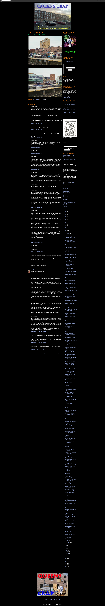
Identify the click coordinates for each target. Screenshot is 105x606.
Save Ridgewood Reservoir (68, 158)
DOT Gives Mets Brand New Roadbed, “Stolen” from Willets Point (69, 107)
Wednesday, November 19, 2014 (38, 331)
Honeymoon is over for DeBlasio (71, 360)
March (67, 551)
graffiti (40, 100)
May (66, 548)
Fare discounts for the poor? (70, 503)
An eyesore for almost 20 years (70, 294)
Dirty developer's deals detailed (70, 283)
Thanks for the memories (69, 276)
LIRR (43, 100)
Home (45, 353)
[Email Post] (45, 99)
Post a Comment (31, 352)
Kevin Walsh (33, 269)
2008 (66, 564)
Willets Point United (66, 160)
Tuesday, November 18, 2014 (38, 313)
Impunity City (65, 196)
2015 (66, 228)
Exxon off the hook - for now (70, 316)
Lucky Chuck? (67, 507)
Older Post (60, 353)
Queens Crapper (36, 99)
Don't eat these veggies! (69, 397)
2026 (66, 211)
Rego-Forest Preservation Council (69, 156)
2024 (66, 214)
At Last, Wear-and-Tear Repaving (69, 104)
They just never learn (69, 307)
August (67, 543)
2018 (66, 224)
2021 (66, 219)
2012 (66, 558)
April (67, 550)
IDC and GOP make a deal (70, 361)
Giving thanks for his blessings (70, 274)
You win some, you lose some (70, 269)
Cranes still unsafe (68, 477)
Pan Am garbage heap (69, 457)
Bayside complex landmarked (70, 257)
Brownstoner (65, 188)
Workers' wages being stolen (70, 312)
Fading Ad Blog (66, 191)
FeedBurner (72, 71)
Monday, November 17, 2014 (38, 111)
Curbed (64, 189)
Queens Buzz (65, 199)
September (68, 542)
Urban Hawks (65, 206)
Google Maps (67, 182)
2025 (66, 213)
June (67, 547)
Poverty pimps (67, 473)
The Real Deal (65, 204)
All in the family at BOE (69, 490)
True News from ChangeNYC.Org (69, 159)
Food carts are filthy (68, 382)
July (66, 545)
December (68, 231)
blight (32, 100)
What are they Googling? (69, 514)
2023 (66, 216)
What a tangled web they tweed (70, 482)
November (68, 233)
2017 (66, 225)
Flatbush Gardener (66, 192)
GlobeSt (64, 195)
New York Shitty (66, 198)
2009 (66, 563)
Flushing (36, 100)
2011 (66, 560)
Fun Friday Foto (68, 345)
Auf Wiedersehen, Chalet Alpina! (71, 421)
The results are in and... (69, 538)
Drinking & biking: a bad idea (70, 243)
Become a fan (65, 141)
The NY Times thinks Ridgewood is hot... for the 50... (70, 495)
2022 (66, 217)
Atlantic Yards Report (67, 187)
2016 (66, 227)
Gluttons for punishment (69, 303)
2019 (66, 222)
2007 (66, 566)
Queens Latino (66, 200)
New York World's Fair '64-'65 (68, 155)
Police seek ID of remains (69, 489)
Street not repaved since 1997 (70, 247)
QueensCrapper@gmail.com (68, 61)
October (67, 540)
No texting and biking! (69, 436)
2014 (66, 230)
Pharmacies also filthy (69, 350)
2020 (66, 221)
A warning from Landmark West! (71, 290)
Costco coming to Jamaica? (70, 534)
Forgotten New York (66, 194)
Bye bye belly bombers (69, 471)
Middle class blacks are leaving (70, 464)
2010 (66, 561)
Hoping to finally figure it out (70, 519)
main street (47, 100)
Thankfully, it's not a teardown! (70, 271)
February (67, 553)
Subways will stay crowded (70, 331)
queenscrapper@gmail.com (52, 599)
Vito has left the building (69, 492)
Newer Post (30, 353)
